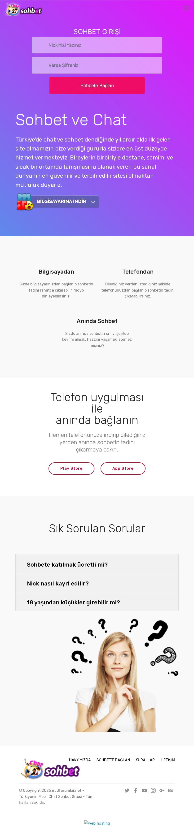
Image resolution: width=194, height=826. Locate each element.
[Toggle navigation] (186, 8)
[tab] (97, 563)
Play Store (71, 468)
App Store (123, 468)
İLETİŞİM (167, 760)
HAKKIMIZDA (80, 760)
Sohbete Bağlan (97, 85)
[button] (97, 563)
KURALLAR (145, 760)
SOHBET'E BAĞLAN (113, 760)
